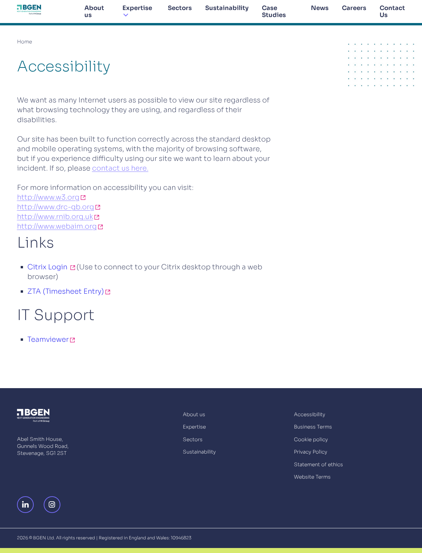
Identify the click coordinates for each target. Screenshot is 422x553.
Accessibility (309, 414)
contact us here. (120, 168)
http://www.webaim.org (57, 226)
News (320, 8)
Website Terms (312, 477)
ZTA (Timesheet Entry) (65, 291)
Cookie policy (311, 439)
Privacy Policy (310, 452)
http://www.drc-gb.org (55, 207)
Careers (354, 8)
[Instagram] (54, 504)
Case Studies (274, 11)
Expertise (137, 8)
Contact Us (392, 11)
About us (94, 11)
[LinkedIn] (27, 504)
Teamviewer (48, 339)
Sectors (180, 8)
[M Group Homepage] (29, 9)
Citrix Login (48, 267)
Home (24, 41)
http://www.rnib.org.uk (55, 216)
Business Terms (313, 427)
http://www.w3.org (48, 197)
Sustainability (227, 8)
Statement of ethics (318, 464)
